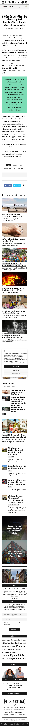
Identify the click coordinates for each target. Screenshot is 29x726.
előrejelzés (5, 646)
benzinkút (14, 165)
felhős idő (13, 652)
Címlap (12, 11)
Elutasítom (15, 370)
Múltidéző (4, 333)
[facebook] (10, 599)
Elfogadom (15, 366)
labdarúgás (6, 640)
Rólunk (14, 585)
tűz (10, 646)
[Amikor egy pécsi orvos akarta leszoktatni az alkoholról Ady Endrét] (14, 327)
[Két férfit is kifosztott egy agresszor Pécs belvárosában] (14, 230)
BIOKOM (4, 649)
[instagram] (12, 599)
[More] (23, 185)
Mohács (19, 649)
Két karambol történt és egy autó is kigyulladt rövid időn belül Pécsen (13, 289)
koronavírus (21, 658)
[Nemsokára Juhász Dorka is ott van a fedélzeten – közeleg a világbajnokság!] (4, 481)
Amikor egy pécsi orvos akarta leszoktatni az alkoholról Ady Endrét (13, 336)
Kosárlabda (15, 643)
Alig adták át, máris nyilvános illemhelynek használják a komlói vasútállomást (15, 451)
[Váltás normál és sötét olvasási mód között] (19, 2)
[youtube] (14, 599)
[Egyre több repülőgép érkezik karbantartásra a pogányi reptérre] (14, 205)
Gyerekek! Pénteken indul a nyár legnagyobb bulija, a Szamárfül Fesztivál (14, 264)
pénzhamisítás (21, 168)
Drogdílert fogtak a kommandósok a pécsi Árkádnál (17, 410)
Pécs (15, 168)
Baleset (4, 285)
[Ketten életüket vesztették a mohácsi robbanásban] (4, 467)
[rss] (19, 599)
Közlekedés (4, 212)
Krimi (17, 11)
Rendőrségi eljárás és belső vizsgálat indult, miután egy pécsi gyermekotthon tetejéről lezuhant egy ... (18, 401)
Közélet (6, 6)
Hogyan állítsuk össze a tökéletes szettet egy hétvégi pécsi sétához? (14, 436)
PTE (23, 646)
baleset (23, 643)
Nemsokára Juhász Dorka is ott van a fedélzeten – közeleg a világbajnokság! (17, 482)
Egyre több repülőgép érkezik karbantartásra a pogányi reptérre (12, 215)
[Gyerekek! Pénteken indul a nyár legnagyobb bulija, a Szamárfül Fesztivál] (14, 255)
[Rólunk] (14, 576)
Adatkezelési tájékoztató (10, 363)
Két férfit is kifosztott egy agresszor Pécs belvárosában (13, 240)
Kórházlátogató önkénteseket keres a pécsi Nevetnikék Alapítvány (13, 312)
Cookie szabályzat (22, 363)
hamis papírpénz (8, 168)
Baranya (14, 640)
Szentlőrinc (22, 640)
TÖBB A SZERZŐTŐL (9, 387)
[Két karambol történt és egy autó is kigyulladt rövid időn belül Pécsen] (14, 279)
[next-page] (5, 414)
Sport (9, 486)
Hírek (3, 261)
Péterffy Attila (12, 649)
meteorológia (8, 655)
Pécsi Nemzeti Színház (13, 504)
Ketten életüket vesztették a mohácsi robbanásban (17, 467)
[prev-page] (3, 414)
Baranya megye (8, 659)
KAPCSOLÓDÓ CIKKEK (8, 384)
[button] (4, 351)
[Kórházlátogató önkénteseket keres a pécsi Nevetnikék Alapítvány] (14, 302)
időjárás (20, 655)
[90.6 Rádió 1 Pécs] (14, 677)
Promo (3, 432)
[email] (17, 599)
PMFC (14, 646)
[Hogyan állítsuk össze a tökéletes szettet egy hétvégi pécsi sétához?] (14, 426)
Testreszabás (16, 374)
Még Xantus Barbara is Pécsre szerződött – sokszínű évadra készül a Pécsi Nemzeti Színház (16, 499)
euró (21, 165)
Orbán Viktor (6, 643)
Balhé (11, 6)
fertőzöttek (6, 652)
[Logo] (11, 2)
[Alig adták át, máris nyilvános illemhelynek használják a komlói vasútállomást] (4, 449)
